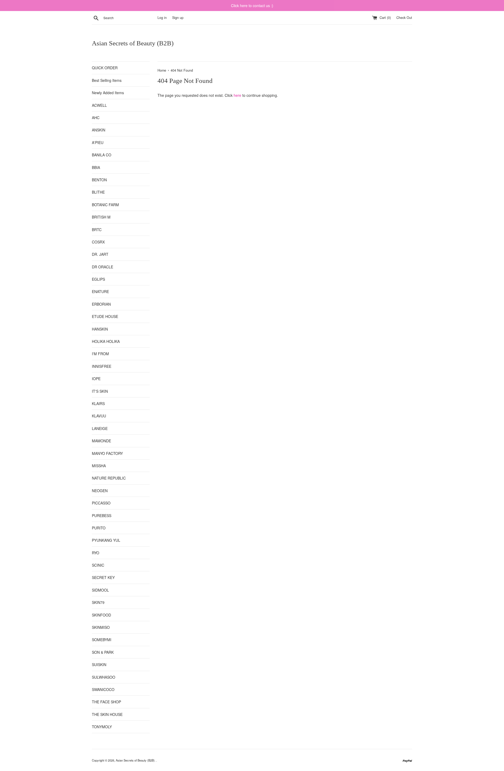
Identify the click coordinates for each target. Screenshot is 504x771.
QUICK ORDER (105, 67)
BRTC (97, 229)
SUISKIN (99, 664)
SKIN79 (98, 602)
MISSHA (99, 465)
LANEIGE (100, 428)
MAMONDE (101, 440)
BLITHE (98, 192)
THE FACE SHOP (106, 701)
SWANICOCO (103, 689)
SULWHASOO (103, 677)
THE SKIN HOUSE (107, 714)
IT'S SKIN (100, 391)
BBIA (96, 167)
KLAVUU (99, 415)
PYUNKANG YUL (106, 540)
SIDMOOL (100, 590)
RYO (95, 552)
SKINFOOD (101, 615)
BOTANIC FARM (105, 204)
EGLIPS (98, 279)
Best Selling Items (107, 80)
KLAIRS (98, 403)
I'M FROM (100, 353)
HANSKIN (100, 329)
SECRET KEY (103, 577)
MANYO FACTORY (107, 453)
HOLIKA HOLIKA (106, 341)
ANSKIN (98, 129)
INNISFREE (101, 366)
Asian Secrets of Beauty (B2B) (133, 43)
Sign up (177, 17)
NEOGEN (100, 490)
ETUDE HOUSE (105, 316)
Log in (162, 17)
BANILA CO (101, 154)
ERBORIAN (101, 304)
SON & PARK (103, 652)
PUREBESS (101, 515)
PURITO (99, 527)
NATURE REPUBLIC (109, 478)
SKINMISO (101, 627)
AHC (95, 117)
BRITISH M (101, 217)
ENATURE (100, 291)
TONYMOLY (102, 726)
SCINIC (98, 565)
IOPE (96, 378)
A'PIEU (97, 142)
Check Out (404, 17)
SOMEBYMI (101, 639)
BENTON (99, 179)
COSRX (98, 241)
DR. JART (100, 254)
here (237, 95)
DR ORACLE (102, 266)
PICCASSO (101, 503)
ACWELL (99, 105)
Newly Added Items (108, 92)
